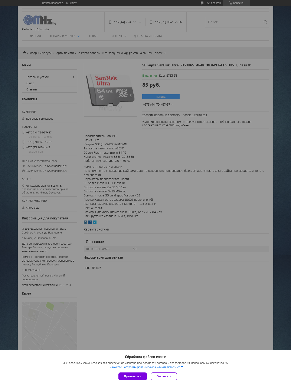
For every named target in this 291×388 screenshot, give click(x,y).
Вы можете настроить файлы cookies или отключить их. (144, 367)
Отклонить (164, 376)
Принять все (132, 376)
